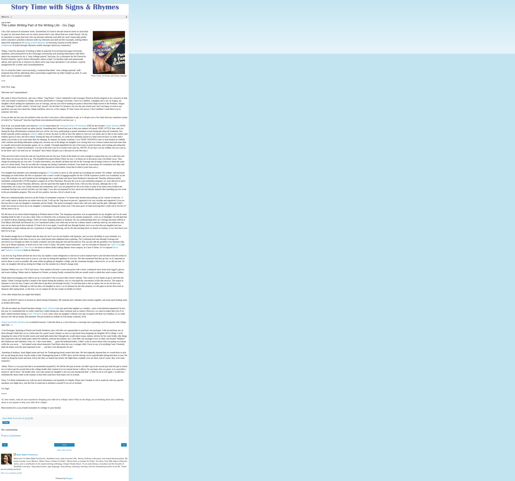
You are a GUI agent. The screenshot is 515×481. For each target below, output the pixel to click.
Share (6, 422)
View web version (64, 450)
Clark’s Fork (115, 244)
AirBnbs (33, 134)
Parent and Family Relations (14, 322)
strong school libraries (34, 43)
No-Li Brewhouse (26, 247)
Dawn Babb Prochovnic (27, 455)
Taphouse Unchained (14, 250)
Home (64, 445)
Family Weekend (112, 126)
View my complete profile (11, 473)
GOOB (50, 173)
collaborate (6, 45)
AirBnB (41, 126)
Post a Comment (11, 435)
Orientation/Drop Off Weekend (73, 126)
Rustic (115, 247)
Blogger (69, 478)
